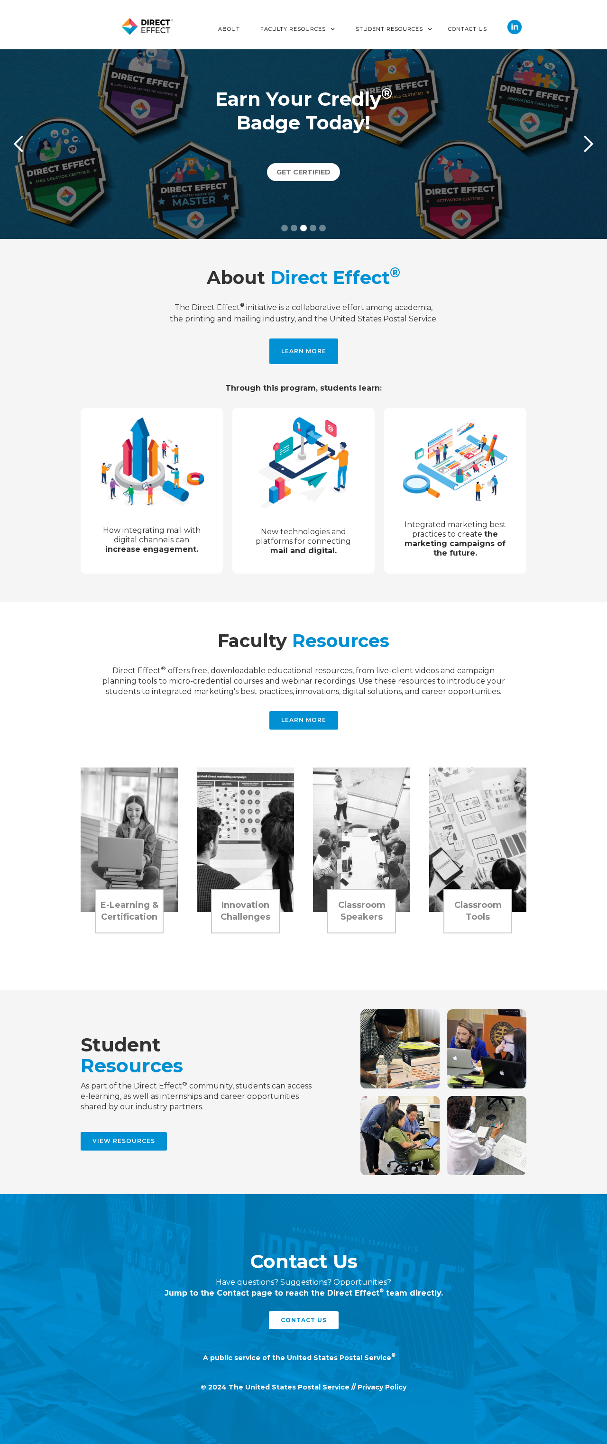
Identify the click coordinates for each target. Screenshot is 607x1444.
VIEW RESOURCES (123, 1140)
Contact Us (467, 29)
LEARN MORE (303, 351)
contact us (304, 1320)
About (229, 29)
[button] (298, 29)
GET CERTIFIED (303, 172)
